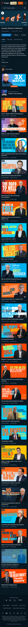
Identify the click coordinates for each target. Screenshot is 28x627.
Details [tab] (3, 39)
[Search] (25, 8)
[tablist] (14, 40)
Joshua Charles (13, 177)
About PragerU (6, 605)
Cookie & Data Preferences (19, 608)
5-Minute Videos (5, 31)
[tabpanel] (14, 57)
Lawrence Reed (13, 261)
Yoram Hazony (13, 587)
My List (16, 35)
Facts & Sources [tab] (18, 39)
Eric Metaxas (13, 301)
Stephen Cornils (14, 403)
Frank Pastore (13, 423)
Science (3, 62)
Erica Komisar (13, 157)
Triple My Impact (6, 35)
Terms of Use (22, 605)
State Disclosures (7, 608)
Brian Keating (13, 465)
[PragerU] (5, 3)
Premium (13, 3)
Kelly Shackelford (14, 221)
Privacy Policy (14, 605)
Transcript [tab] (9, 39)
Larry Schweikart (14, 361)
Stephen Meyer (8, 69)
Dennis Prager (13, 135)
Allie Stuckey (13, 241)
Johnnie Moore (13, 485)
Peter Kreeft (13, 115)
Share (24, 35)
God (7, 62)
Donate (20, 3)
